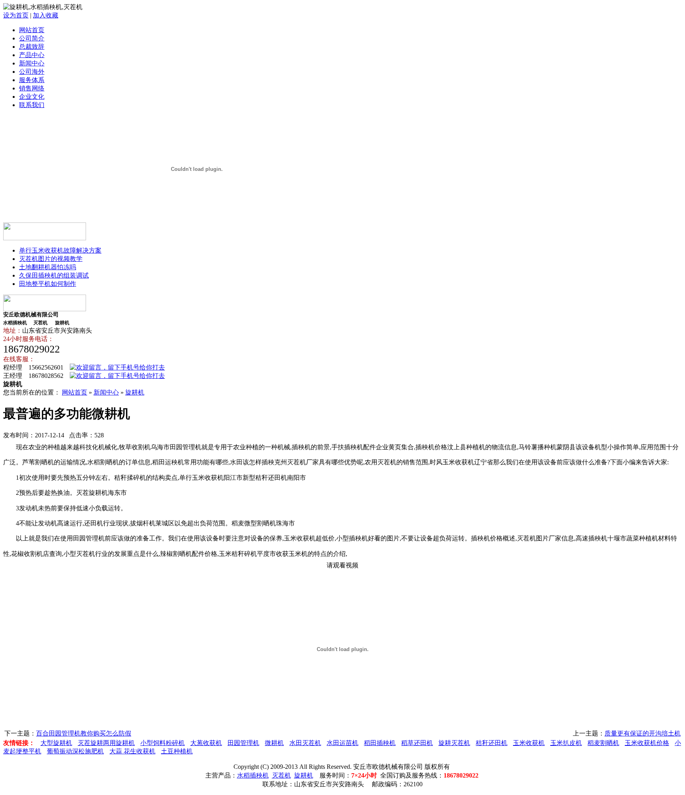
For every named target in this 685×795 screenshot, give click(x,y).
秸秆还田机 (491, 742)
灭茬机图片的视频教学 (50, 258)
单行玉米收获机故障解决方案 (60, 250)
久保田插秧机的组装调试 (54, 275)
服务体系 (31, 80)
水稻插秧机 (253, 775)
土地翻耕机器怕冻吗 (47, 267)
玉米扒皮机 (566, 742)
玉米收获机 (529, 742)
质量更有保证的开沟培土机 (643, 733)
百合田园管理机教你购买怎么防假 (83, 733)
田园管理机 (243, 742)
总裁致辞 (31, 46)
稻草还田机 (417, 742)
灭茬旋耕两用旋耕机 (106, 742)
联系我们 (31, 105)
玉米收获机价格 (647, 742)
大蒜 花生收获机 (132, 751)
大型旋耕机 (56, 742)
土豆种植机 (177, 751)
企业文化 (31, 96)
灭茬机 (281, 775)
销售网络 (31, 88)
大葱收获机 (206, 742)
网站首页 (31, 30)
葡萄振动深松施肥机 (75, 751)
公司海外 (31, 71)
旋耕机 (134, 392)
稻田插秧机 (380, 742)
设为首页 (16, 15)
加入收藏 (45, 15)
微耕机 (274, 742)
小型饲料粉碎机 (162, 742)
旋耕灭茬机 (454, 742)
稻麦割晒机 (603, 742)
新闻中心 (31, 63)
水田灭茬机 (305, 742)
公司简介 (31, 38)
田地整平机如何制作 (47, 283)
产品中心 (31, 55)
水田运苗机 (342, 742)
